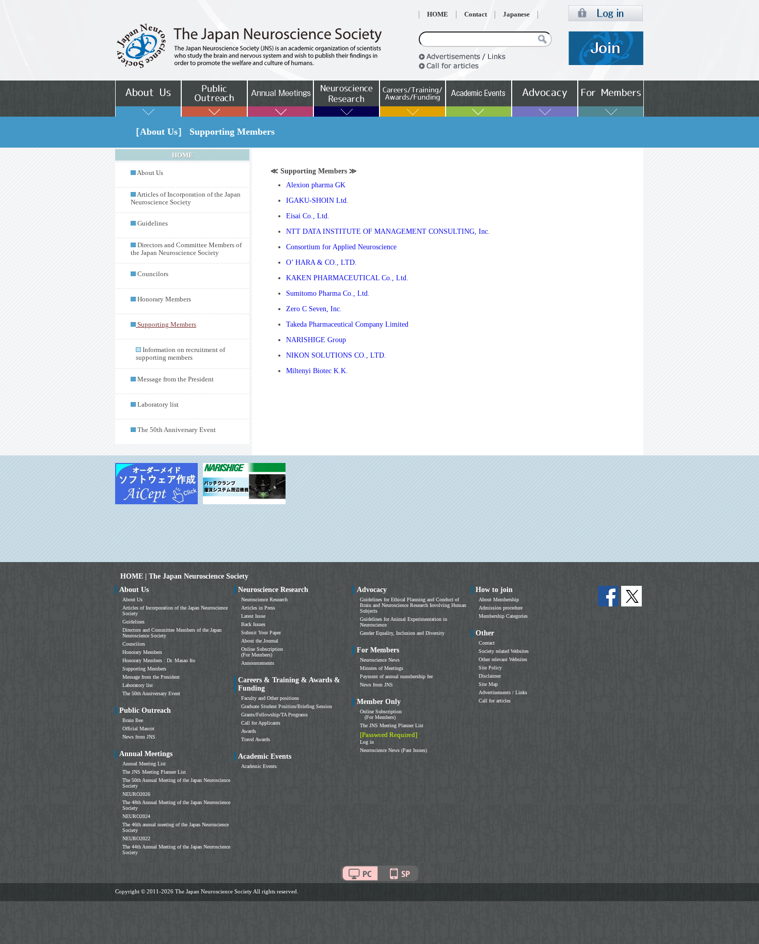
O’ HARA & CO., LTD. (321, 262)
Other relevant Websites (503, 659)
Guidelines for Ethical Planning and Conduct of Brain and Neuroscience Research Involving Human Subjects (413, 605)
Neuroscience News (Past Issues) (393, 750)
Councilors (152, 274)
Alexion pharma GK (315, 185)
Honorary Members (164, 299)
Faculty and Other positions (270, 698)
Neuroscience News (380, 660)
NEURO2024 (136, 816)
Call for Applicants (260, 723)
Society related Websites (504, 651)
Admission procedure (501, 608)
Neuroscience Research (264, 599)
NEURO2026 (136, 794)
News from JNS (138, 737)
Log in (367, 742)
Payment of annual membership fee (396, 676)
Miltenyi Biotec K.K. (317, 371)
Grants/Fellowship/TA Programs (274, 714)
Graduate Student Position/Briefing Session (286, 706)
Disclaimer (490, 676)
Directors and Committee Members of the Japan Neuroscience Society (186, 249)
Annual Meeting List (144, 763)
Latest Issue (253, 616)
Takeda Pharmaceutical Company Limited (347, 324)
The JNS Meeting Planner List (154, 772)
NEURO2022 (136, 838)
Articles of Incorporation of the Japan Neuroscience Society (186, 198)
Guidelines (152, 223)
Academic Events (259, 766)
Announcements (257, 663)
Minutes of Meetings (381, 668)
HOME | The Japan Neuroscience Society (184, 576)
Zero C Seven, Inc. (314, 309)
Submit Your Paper (261, 632)
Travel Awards (255, 739)
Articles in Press (258, 608)
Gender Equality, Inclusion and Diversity (402, 633)
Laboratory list (158, 404)
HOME (437, 14)
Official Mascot (138, 728)
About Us (150, 173)
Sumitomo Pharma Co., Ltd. (328, 293)
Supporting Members (144, 668)
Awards (248, 731)
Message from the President (175, 379)
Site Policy (490, 667)
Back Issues (253, 624)
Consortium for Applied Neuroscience (341, 247)
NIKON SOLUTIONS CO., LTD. (336, 355)
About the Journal (259, 641)
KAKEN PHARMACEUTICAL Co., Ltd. (347, 278)
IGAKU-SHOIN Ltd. (317, 200)
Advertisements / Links (503, 692)
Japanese (516, 14)
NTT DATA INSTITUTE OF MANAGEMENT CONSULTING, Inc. (388, 231)
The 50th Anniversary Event (176, 430)
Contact (475, 14)
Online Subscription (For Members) (262, 652)
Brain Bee (132, 720)
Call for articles (495, 700)
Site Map (488, 684)
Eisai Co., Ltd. (307, 216)
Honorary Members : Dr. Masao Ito (158, 660)
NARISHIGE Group (316, 340)
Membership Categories (503, 616)
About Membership (499, 599)
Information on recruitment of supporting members (180, 353)
